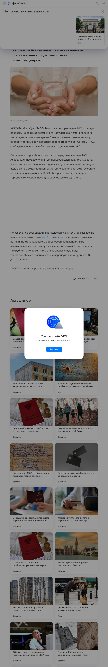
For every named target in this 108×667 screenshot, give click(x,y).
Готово (54, 349)
